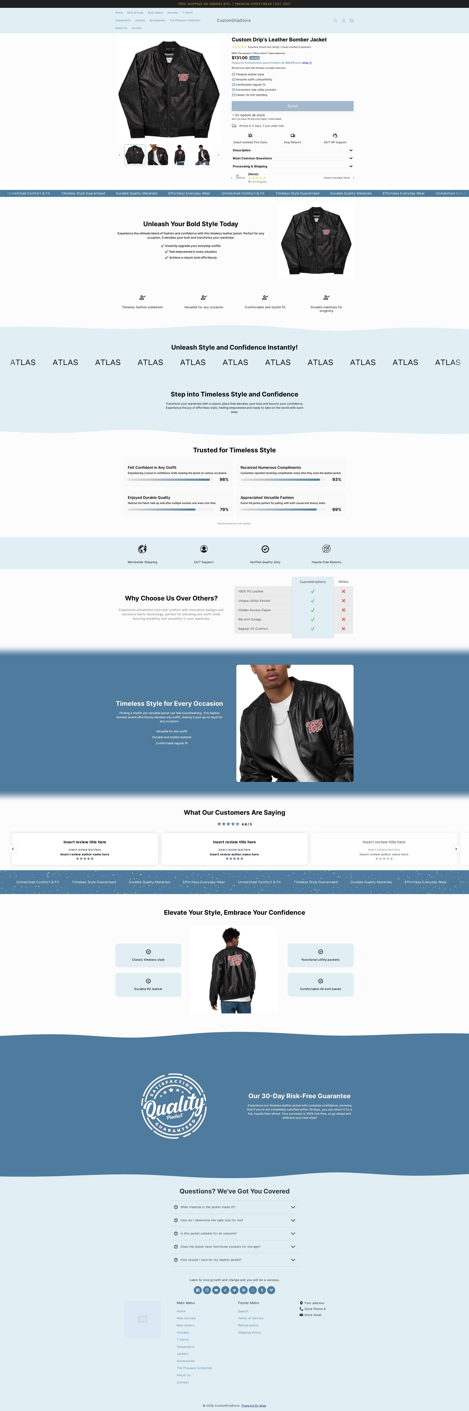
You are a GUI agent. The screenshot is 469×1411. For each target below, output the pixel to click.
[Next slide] (353, 178)
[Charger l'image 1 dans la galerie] (134, 154)
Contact (183, 1382)
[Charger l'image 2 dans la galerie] (157, 154)
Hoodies (183, 1332)
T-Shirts (183, 1339)
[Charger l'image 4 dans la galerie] (202, 154)
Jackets (182, 1354)
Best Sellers (185, 1325)
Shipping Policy (249, 1332)
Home (181, 1311)
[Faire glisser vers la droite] (219, 155)
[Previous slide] (231, 178)
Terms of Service (250, 1318)
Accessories (186, 1361)
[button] (336, 20)
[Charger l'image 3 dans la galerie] (180, 154)
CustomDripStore (227, 1405)
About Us (184, 1375)
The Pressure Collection (194, 1368)
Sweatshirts (185, 1346)
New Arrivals (186, 1318)
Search (243, 1311)
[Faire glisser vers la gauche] (119, 155)
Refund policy (248, 1325)
